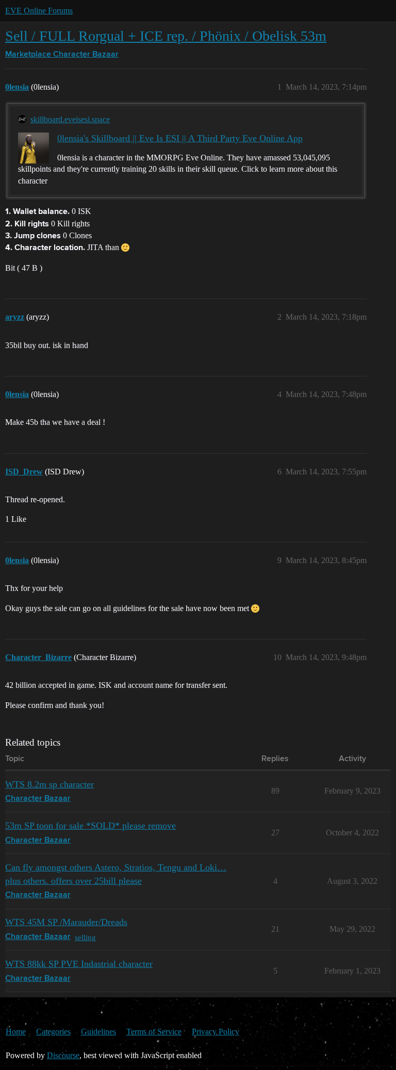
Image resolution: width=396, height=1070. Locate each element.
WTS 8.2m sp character (49, 784)
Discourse (63, 1055)
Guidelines (98, 1031)
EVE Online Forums (39, 10)
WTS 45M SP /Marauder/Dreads (66, 922)
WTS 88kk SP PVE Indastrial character (79, 964)
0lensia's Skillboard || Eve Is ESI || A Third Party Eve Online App (180, 138)
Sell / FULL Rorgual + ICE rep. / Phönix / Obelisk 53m (165, 36)
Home (16, 1031)
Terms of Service (154, 1031)
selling (85, 937)
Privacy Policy (215, 1031)
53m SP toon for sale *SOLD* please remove (90, 825)
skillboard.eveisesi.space (70, 119)
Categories (53, 1031)
